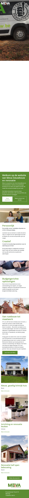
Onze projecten (7, 199)
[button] (13, 166)
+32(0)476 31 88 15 (10, 495)
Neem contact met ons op (19, 199)
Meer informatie (5, 391)
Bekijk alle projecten (14, 478)
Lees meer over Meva (10, 352)
